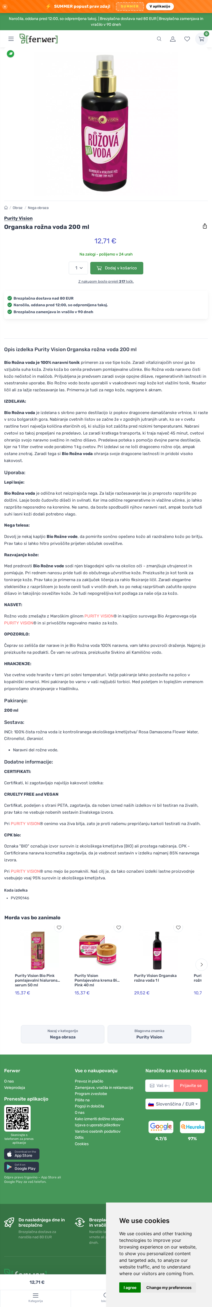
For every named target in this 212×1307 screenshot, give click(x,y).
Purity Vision (18, 218)
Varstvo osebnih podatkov (98, 1131)
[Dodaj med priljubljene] (59, 927)
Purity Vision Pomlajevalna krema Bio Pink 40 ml (97, 980)
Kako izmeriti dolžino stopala (99, 1119)
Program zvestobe (91, 1093)
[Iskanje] (159, 38)
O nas (9, 1081)
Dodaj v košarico (120, 268)
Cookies (82, 1144)
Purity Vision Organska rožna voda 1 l (155, 978)
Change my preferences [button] (169, 1287)
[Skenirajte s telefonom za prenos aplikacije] (19, 1118)
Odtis (79, 1137)
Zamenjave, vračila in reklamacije (104, 1087)
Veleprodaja (14, 1087)
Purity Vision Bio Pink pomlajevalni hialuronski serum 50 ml (38, 980)
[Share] (205, 226)
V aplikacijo (160, 6)
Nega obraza (38, 208)
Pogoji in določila (89, 1106)
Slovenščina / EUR (175, 1104)
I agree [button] (130, 1287)
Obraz (18, 208)
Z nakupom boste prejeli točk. (106, 281)
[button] (21, 1153)
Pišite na (82, 1100)
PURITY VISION (98, 616)
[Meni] (11, 38)
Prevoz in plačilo (89, 1081)
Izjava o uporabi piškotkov (97, 1125)
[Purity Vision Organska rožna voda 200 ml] (106, 124)
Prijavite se (191, 1085)
